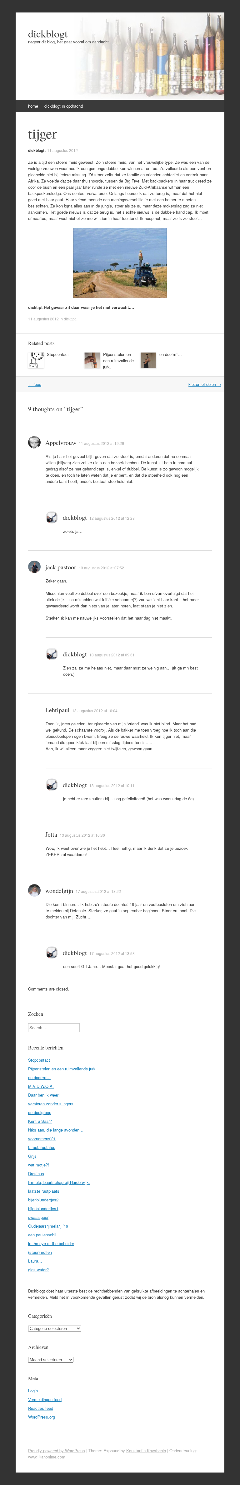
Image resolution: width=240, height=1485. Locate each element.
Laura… (35, 1261)
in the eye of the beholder (51, 1243)
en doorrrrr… (170, 354)
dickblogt (48, 33)
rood (34, 384)
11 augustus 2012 (62, 150)
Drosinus (36, 1173)
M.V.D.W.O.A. (41, 1086)
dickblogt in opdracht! (63, 106)
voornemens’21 (42, 1139)
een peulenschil (42, 1235)
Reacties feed (40, 1408)
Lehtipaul (57, 710)
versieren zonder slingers (50, 1104)
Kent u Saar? (40, 1121)
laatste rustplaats (43, 1191)
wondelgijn (59, 890)
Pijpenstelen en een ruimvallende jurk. (118, 360)
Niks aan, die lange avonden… (55, 1130)
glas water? (38, 1270)
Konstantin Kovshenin (146, 1450)
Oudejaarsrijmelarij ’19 (48, 1226)
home (33, 106)
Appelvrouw (60, 442)
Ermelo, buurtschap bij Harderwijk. (59, 1182)
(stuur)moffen (40, 1252)
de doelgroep (39, 1112)
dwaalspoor (38, 1217)
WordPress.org (41, 1417)
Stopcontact (58, 354)
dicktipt (70, 318)
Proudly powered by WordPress (56, 1450)
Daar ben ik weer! (44, 1095)
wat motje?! (38, 1165)
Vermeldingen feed (45, 1399)
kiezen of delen (204, 384)
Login (33, 1391)
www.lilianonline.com (46, 1457)
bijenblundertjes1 (43, 1208)
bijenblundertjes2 (43, 1200)
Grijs (32, 1156)
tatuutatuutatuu (41, 1147)
